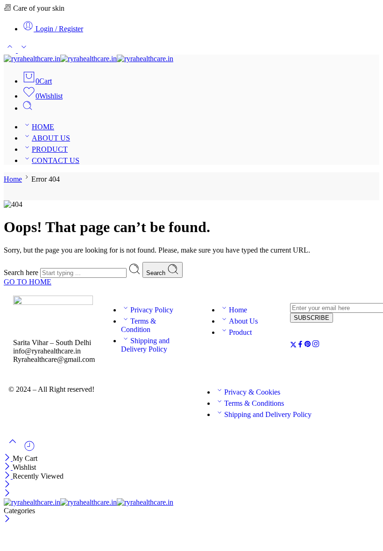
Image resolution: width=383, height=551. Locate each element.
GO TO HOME (27, 282)
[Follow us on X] (293, 345)
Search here (22, 272)
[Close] (8, 458)
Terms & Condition (138, 325)
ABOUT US (51, 138)
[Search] (27, 108)
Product (240, 332)
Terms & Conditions (254, 403)
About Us (243, 321)
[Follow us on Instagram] (316, 345)
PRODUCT (50, 149)
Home (13, 179)
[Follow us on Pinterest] (308, 345)
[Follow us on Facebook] (300, 345)
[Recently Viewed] (29, 449)
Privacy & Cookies (252, 392)
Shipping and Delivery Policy (145, 345)
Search (156, 272)
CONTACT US (55, 160)
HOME (43, 127)
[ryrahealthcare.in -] (88, 59)
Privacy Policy (151, 310)
